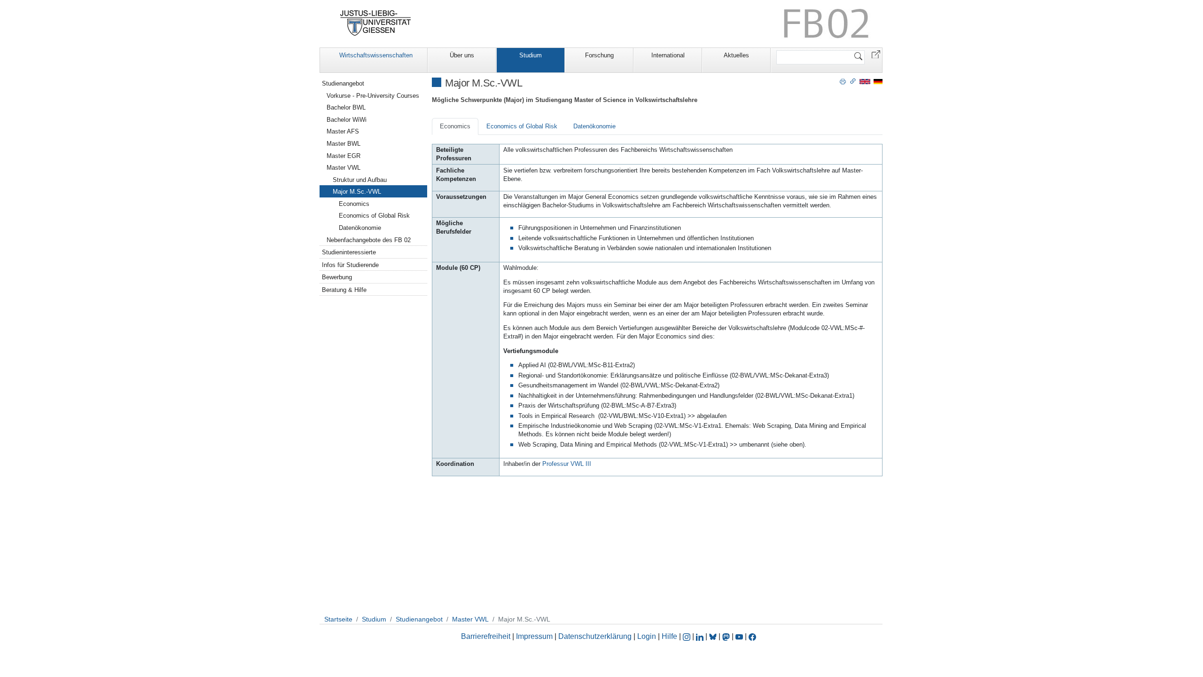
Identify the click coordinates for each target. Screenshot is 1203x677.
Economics (455, 126)
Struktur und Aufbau (360, 179)
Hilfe (669, 636)
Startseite (338, 619)
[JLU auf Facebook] (752, 636)
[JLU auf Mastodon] (727, 636)
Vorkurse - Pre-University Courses (373, 95)
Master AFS (343, 131)
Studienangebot (343, 83)
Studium (530, 55)
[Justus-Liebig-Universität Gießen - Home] (375, 23)
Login (647, 636)
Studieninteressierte (349, 252)
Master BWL (343, 143)
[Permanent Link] (853, 81)
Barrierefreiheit (485, 636)
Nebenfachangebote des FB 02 (369, 240)
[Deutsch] (878, 81)
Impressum (534, 636)
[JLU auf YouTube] (739, 636)
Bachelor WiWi (347, 119)
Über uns (462, 55)
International (668, 55)
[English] (864, 81)
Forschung (599, 55)
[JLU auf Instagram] (687, 636)
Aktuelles (736, 55)
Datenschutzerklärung (595, 636)
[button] (876, 53)
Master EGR (343, 155)
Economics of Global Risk (521, 126)
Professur (566, 463)
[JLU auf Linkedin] (700, 636)
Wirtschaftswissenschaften (376, 55)
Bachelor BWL (346, 107)
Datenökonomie (594, 126)
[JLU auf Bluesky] (714, 636)
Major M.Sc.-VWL (357, 191)
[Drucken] (843, 81)
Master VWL (343, 167)
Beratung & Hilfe (344, 289)
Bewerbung (337, 277)
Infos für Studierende (350, 264)
